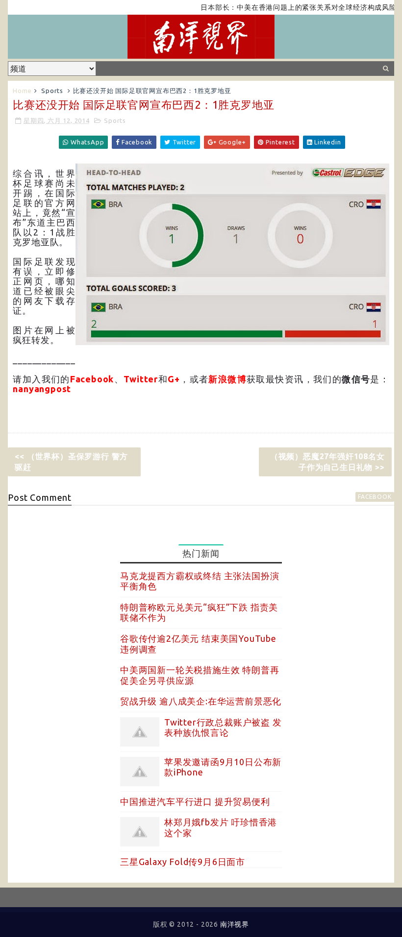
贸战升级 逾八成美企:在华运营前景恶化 (200, 701)
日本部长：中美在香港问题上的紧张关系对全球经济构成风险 (289, 7)
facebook (374, 496)
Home (22, 90)
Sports (52, 90)
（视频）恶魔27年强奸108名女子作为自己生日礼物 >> (327, 461)
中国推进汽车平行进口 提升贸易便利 (195, 801)
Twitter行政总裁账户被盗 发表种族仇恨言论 (223, 727)
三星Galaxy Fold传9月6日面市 (182, 862)
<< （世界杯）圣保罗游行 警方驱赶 (71, 461)
